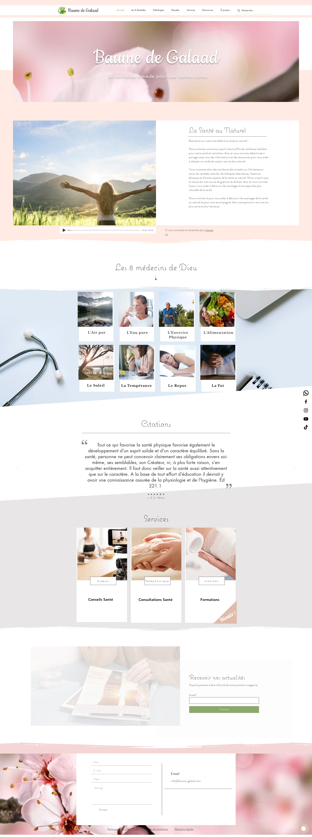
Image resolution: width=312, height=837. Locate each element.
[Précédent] (17, 468)
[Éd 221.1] (160, 494)
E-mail (192, 695)
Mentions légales (184, 829)
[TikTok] (306, 427)
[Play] (64, 230)
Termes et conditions (156, 829)
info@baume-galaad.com (186, 781)
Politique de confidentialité (122, 829)
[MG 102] (163, 494)
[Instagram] (306, 410)
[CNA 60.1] (154, 494)
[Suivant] (294, 468)
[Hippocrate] (151, 494)
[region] (102, 575)
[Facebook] (306, 401)
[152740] (306, 393)
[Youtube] (306, 419)
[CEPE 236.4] (149, 494)
